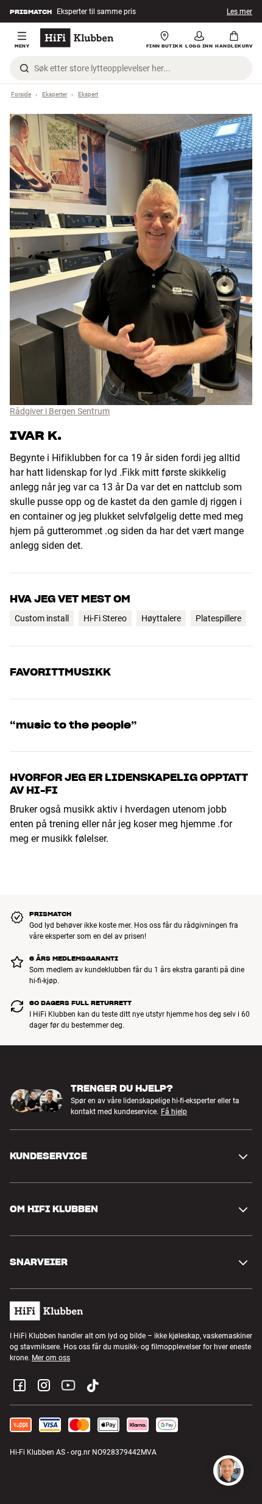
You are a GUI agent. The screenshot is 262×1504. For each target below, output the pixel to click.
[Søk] (24, 68)
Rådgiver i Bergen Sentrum (60, 411)
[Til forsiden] (76, 38)
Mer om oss (51, 1358)
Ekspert (88, 94)
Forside (21, 94)
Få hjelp (174, 1112)
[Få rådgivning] (228, 1470)
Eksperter (54, 94)
